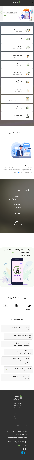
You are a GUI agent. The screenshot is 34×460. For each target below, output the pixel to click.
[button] (15, 328)
